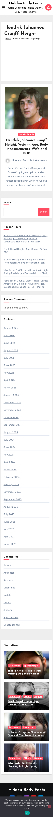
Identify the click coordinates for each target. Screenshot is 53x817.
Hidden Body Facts (25, 3)
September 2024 (13, 425)
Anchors (8, 580)
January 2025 (11, 395)
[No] (49, 806)
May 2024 (9, 454)
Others (7, 602)
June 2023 (9, 521)
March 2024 (10, 469)
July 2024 (9, 440)
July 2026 (9, 335)
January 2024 (11, 484)
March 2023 (10, 544)
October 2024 (11, 417)
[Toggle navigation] (3, 7)
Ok (27, 813)
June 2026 (10, 343)
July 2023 (9, 514)
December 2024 (12, 402)
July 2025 (9, 358)
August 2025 (11, 350)
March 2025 (10, 387)
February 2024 (12, 477)
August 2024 (11, 432)
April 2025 (9, 380)
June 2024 (10, 447)
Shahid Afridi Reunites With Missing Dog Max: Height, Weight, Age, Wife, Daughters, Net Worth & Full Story (25, 238)
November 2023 (12, 492)
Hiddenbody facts (20, 160)
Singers (8, 610)
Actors (7, 565)
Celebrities (9, 587)
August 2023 (11, 507)
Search (8, 202)
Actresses (9, 572)
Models (7, 595)
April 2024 (9, 462)
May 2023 (9, 529)
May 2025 (9, 372)
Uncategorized (12, 625)
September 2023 (13, 499)
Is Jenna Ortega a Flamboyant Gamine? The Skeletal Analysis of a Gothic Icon (26, 735)
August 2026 (11, 328)
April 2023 (9, 536)
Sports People (26, 134)
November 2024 (12, 410)
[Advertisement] (26, 59)
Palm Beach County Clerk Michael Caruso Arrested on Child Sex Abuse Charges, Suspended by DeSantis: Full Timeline (26, 283)
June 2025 (9, 365)
